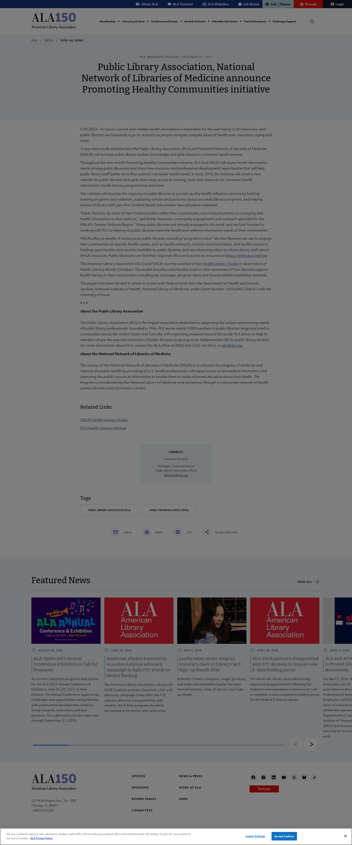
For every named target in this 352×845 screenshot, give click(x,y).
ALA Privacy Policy (41, 838)
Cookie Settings (255, 836)
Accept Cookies (284, 836)
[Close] (345, 836)
